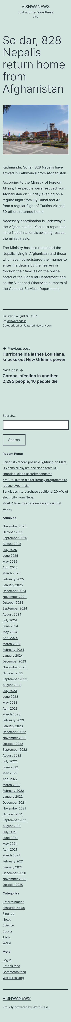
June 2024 (10, 626)
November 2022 (14, 738)
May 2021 (10, 843)
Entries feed (11, 966)
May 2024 (10, 632)
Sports (7, 931)
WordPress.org (13, 978)
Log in (7, 960)
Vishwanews (36, 6)
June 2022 (10, 767)
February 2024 (13, 649)
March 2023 (11, 714)
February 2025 (13, 579)
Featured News (33, 325)
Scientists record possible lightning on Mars (34, 462)
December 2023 (14, 661)
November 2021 (14, 808)
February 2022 (13, 790)
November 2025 (14, 526)
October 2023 (13, 673)
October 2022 (13, 744)
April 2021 (10, 849)
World (7, 943)
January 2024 (13, 655)
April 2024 (10, 638)
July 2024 (10, 620)
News (48, 325)
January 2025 (13, 585)
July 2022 (10, 761)
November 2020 (14, 879)
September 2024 (15, 608)
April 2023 (10, 708)
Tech (6, 937)
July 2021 (9, 832)
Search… (9, 415)
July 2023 (10, 691)
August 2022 (12, 755)
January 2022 (13, 796)
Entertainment (13, 902)
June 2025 (10, 555)
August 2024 (12, 614)
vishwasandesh (16, 321)
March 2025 (11, 573)
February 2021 (13, 861)
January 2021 (12, 867)
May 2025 (10, 561)
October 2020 (13, 885)
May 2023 (10, 702)
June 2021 (10, 838)
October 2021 (13, 814)
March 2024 (12, 644)
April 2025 (10, 567)
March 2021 (11, 855)
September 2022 (15, 749)
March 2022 (11, 785)
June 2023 (10, 696)
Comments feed (14, 972)
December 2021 (14, 802)
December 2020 (14, 873)
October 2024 (13, 602)
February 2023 (13, 720)
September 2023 (15, 679)
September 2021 (15, 820)
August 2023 (12, 685)
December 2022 (14, 732)
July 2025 (10, 550)
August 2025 (12, 544)
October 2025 (13, 532)
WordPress (40, 1007)
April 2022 (10, 779)
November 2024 (15, 597)
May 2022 (10, 773)
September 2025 (15, 538)
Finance (8, 913)
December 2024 (14, 591)
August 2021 (12, 826)
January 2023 (13, 726)
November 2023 (14, 667)
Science (8, 925)
